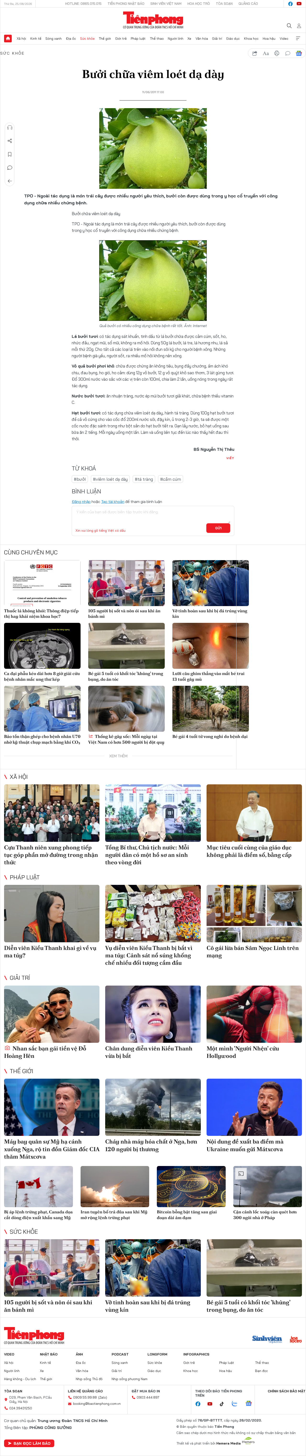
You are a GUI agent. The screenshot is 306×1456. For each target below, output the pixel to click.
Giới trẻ (121, 38)
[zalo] (237, 1404)
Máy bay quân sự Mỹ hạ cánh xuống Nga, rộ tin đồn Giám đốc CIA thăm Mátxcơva (51, 1149)
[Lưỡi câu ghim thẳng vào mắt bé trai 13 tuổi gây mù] (210, 646)
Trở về (10, 181)
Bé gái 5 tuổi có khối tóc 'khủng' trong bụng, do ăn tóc (125, 676)
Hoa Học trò (198, 3)
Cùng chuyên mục (31, 552)
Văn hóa (202, 38)
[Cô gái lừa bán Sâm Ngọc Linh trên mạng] (254, 913)
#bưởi (80, 479)
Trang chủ (8, 38)
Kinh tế (35, 38)
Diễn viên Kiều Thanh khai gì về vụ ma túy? (50, 951)
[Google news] (251, 1404)
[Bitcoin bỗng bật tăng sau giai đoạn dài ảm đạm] (191, 1186)
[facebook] (290, 4)
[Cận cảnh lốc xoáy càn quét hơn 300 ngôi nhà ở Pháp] (267, 1186)
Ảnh (79, 1354)
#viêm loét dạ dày (110, 479)
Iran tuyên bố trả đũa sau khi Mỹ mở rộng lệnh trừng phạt (114, 1214)
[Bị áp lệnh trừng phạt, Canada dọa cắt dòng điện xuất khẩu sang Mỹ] (38, 1186)
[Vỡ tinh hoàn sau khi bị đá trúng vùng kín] (210, 583)
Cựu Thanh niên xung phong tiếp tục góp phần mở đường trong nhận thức (51, 855)
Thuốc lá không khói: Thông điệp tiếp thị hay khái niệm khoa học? (41, 613)
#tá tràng (144, 479)
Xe (189, 38)
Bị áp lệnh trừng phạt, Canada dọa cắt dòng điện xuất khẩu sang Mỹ (38, 1214)
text (266, 53)
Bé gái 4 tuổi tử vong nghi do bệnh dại (210, 736)
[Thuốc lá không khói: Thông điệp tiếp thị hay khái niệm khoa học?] (42, 583)
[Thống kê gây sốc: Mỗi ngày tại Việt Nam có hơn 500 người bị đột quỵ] (126, 709)
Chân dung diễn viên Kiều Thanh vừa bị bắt (148, 1052)
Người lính (175, 38)
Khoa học (251, 38)
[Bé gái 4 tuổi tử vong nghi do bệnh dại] (210, 709)
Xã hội (21, 38)
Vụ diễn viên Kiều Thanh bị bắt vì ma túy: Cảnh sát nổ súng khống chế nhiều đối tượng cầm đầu (148, 955)
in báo (277, 53)
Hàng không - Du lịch (20, 1379)
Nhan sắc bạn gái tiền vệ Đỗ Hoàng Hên (45, 1052)
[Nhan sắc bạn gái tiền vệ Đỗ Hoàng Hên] (51, 1014)
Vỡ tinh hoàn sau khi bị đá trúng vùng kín (209, 613)
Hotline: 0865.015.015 (83, 3)
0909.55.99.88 (85, 1397)
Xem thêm (298, 38)
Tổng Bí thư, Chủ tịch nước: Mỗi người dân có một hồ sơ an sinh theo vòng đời (147, 855)
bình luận (288, 53)
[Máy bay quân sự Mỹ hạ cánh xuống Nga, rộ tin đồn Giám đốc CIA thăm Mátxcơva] (51, 1107)
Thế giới (105, 38)
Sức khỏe (87, 38)
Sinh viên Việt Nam (165, 3)
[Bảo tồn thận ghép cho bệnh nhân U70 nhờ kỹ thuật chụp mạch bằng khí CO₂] (42, 709)
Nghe (10, 127)
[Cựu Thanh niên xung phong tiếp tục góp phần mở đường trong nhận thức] (51, 813)
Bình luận (10, 168)
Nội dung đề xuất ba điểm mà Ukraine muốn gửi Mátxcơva (245, 1145)
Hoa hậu (269, 38)
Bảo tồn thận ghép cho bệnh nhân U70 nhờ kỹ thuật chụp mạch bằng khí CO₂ (42, 739)
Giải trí (217, 38)
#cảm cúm (170, 479)
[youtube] (299, 4)
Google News (299, 53)
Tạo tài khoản (112, 501)
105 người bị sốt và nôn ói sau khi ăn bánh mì (124, 613)
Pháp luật (138, 38)
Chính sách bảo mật (287, 1391)
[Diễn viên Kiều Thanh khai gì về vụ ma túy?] (51, 913)
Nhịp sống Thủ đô (89, 1379)
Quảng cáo (248, 3)
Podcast (120, 1354)
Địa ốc (71, 38)
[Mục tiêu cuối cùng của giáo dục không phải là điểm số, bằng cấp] (254, 813)
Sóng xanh (53, 38)
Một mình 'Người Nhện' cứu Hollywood (243, 1052)
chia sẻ (255, 53)
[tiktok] (224, 1404)
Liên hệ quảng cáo (85, 1391)
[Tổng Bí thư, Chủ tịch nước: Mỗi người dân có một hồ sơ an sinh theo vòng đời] (153, 813)
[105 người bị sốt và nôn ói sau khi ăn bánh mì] (126, 583)
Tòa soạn (224, 3)
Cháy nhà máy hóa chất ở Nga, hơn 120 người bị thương (151, 1145)
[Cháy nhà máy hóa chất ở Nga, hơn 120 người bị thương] (153, 1107)
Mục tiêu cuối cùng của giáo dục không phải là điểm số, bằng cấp (249, 851)
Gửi (218, 528)
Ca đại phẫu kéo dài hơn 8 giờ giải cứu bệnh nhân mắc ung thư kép (42, 676)
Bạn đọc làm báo (32, 1443)
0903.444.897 (148, 1397)
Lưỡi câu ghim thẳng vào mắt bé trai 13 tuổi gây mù (208, 676)
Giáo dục (233, 38)
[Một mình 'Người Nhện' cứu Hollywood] (254, 1014)
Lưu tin (10, 154)
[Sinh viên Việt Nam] (267, 1340)
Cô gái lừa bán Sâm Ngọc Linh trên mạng (253, 951)
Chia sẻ (10, 141)
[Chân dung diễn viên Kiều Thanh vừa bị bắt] (153, 1014)
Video (284, 38)
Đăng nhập (81, 501)
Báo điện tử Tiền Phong (153, 20)
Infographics (196, 1354)
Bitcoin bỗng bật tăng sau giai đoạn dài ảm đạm (187, 1214)
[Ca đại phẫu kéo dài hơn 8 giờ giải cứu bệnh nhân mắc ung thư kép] (42, 646)
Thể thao (157, 38)
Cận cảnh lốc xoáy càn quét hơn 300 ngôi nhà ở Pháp (265, 1214)
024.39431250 (20, 1408)
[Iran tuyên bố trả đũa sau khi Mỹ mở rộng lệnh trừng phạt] (115, 1186)
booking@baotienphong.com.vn (97, 1403)
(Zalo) (102, 1397)
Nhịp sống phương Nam (130, 1379)
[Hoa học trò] (296, 1340)
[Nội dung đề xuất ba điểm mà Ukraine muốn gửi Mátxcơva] (254, 1107)
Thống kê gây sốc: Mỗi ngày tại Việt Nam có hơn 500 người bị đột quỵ (126, 739)
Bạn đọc (261, 1371)
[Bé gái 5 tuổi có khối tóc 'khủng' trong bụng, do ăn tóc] (126, 646)
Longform (157, 1354)
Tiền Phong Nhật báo (126, 3)
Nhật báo (49, 1354)
